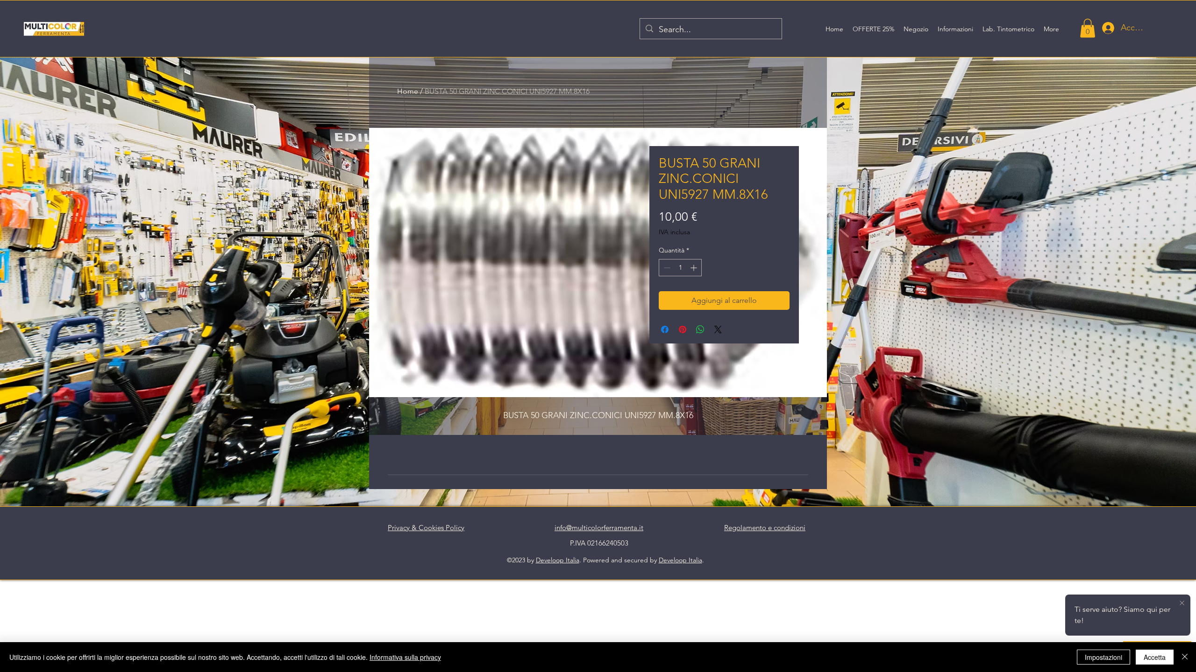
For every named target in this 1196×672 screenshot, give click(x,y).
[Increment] (694, 267)
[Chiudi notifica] (1182, 603)
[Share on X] (718, 329)
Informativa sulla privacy (405, 657)
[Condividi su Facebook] (664, 329)
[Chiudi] (1184, 657)
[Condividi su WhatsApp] (700, 329)
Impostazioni (1103, 657)
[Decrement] (666, 267)
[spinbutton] (680, 267)
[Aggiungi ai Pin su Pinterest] (682, 329)
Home (407, 91)
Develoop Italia (557, 560)
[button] (1088, 28)
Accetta (1155, 657)
